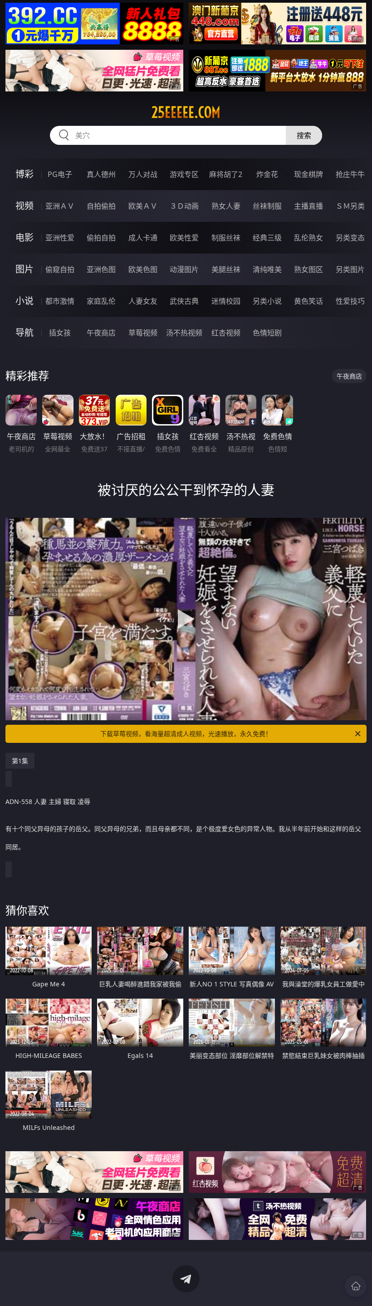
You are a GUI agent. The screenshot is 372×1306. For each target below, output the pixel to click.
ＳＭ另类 (350, 206)
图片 (24, 269)
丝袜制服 (267, 206)
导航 (24, 332)
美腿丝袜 (225, 269)
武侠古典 (184, 301)
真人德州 (101, 174)
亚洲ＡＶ (59, 206)
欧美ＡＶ (142, 206)
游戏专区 (184, 174)
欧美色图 (142, 269)
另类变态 (350, 238)
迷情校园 (225, 301)
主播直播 (308, 206)
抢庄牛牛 (350, 174)
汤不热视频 (184, 333)
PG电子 (60, 174)
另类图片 (350, 269)
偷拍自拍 (101, 238)
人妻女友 (142, 301)
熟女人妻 (225, 206)
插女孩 (60, 333)
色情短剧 (267, 333)
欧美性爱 (184, 238)
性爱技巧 (350, 301)
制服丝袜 (225, 238)
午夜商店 (101, 333)
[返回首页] (356, 1286)
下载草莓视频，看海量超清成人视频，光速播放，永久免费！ (186, 733)
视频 (24, 206)
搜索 (304, 135)
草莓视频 (142, 333)
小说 (24, 301)
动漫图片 (184, 269)
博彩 (24, 174)
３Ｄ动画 (184, 206)
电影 (24, 237)
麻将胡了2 (225, 174)
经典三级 (267, 238)
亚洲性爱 (59, 238)
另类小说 (267, 301)
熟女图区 (308, 269)
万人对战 (142, 174)
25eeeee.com (186, 112)
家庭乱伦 (101, 301)
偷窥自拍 (59, 269)
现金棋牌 (308, 174)
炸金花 (267, 174)
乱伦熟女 (308, 238)
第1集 (20, 760)
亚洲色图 (101, 269)
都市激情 (59, 301)
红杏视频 (225, 333)
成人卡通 (142, 238)
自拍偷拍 (101, 206)
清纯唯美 (267, 269)
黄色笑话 (308, 301)
